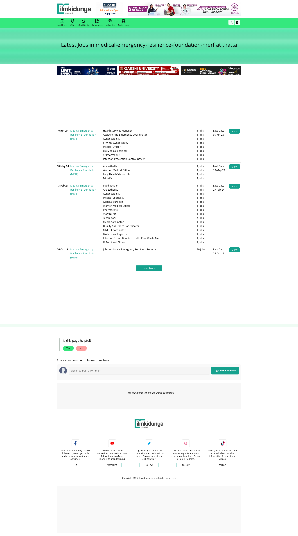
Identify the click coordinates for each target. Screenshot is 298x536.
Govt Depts (83, 25)
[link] (109, 9)
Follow (149, 465)
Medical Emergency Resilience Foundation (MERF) (83, 134)
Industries (110, 25)
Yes (68, 348)
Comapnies (97, 25)
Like (75, 465)
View (234, 131)
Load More (149, 268)
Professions (123, 25)
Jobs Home (62, 25)
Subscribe (112, 465)
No (81, 348)
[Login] (237, 22)
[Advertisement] (149, 99)
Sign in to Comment (225, 370)
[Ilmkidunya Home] (74, 8)
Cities (72, 25)
